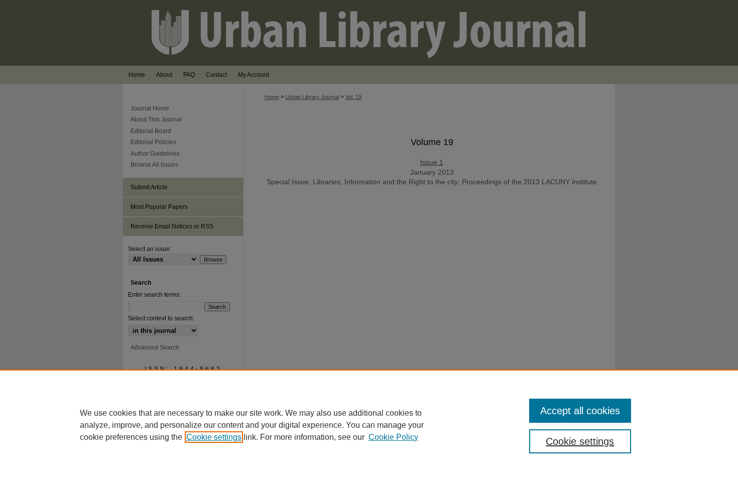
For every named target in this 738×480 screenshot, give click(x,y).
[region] (369, 425)
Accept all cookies (580, 410)
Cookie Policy (393, 437)
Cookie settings (213, 437)
